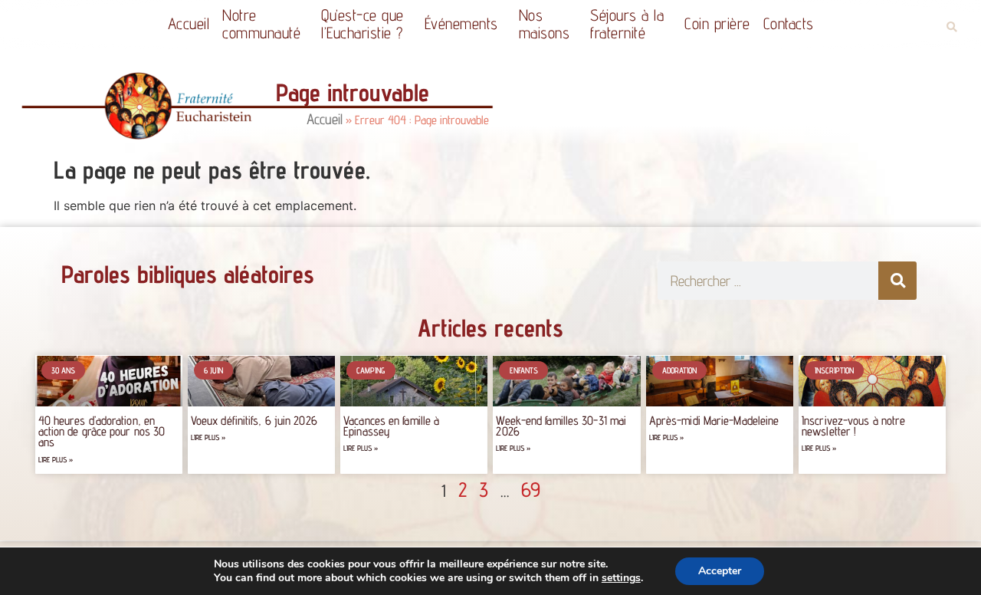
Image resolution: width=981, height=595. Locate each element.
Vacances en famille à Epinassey (391, 426)
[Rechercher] (897, 280)
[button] (951, 27)
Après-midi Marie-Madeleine (714, 420)
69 (530, 489)
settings (621, 578)
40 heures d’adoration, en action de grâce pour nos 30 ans (102, 431)
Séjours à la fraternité (627, 23)
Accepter (719, 571)
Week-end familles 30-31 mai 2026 (561, 426)
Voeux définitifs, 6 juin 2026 (254, 420)
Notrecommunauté (261, 23)
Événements (461, 23)
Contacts (788, 23)
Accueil (189, 23)
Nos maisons (544, 23)
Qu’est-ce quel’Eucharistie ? (362, 23)
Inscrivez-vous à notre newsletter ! (853, 426)
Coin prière (717, 23)
